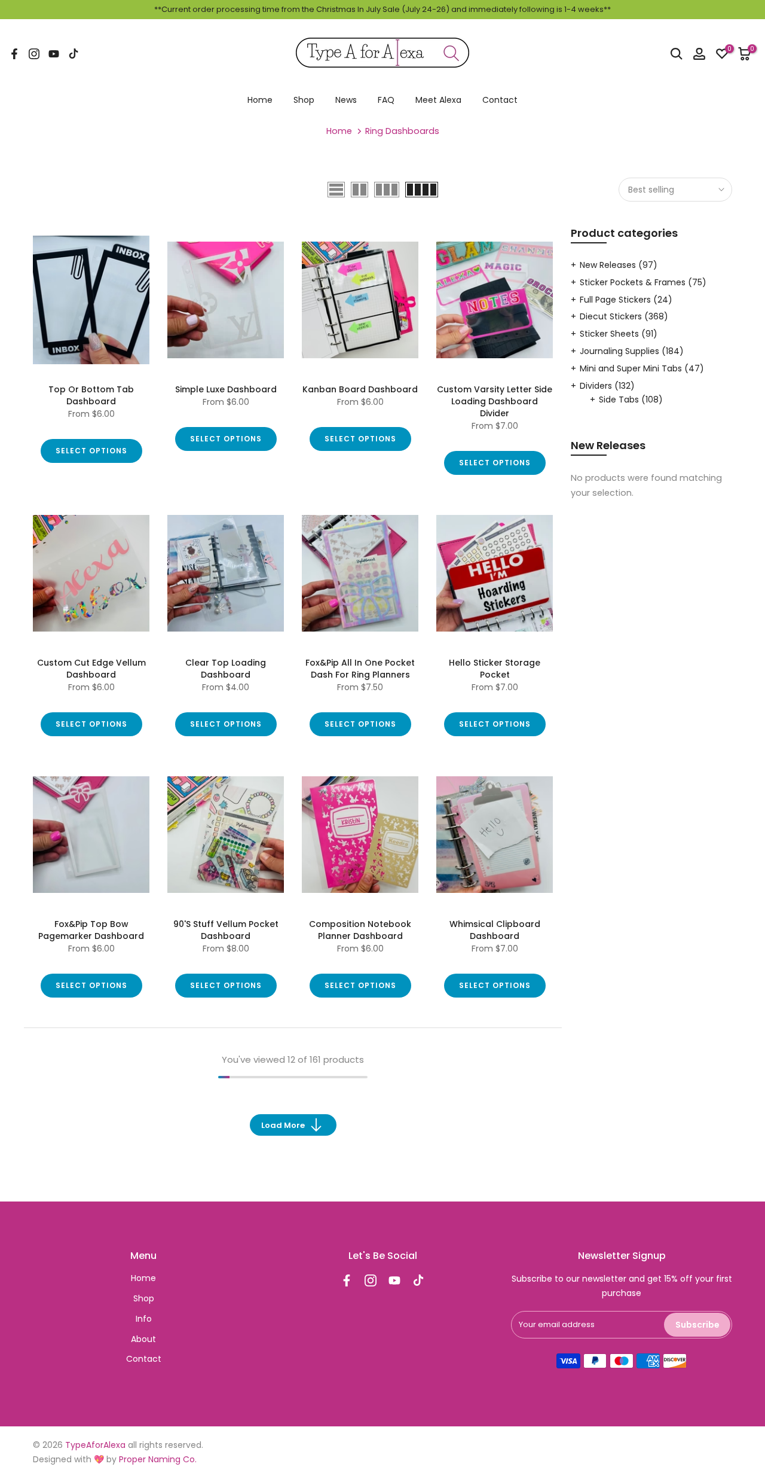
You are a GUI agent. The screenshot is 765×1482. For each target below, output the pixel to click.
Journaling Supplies (632, 351)
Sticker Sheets (618, 334)
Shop (303, 100)
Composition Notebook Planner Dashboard (360, 930)
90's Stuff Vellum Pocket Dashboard (226, 930)
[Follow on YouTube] (53, 54)
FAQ (386, 100)
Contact (500, 100)
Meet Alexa (438, 100)
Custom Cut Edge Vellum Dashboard (91, 669)
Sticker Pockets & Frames (643, 282)
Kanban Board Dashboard (360, 389)
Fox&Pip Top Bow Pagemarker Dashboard (91, 930)
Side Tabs (631, 399)
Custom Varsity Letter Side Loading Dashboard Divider (494, 401)
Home (260, 100)
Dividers (607, 386)
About (143, 1339)
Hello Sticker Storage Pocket (494, 669)
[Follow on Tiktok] (73, 54)
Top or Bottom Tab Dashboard (91, 395)
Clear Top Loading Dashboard (225, 669)
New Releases (618, 265)
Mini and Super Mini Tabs (642, 368)
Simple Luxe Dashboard (226, 389)
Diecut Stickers (624, 316)
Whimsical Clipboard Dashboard (494, 930)
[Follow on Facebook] (14, 54)
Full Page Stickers (626, 300)
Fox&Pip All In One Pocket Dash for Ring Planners (360, 669)
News (346, 100)
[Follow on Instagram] (34, 54)
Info (144, 1319)
